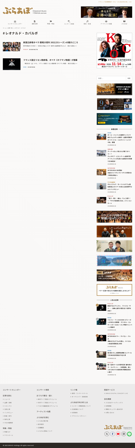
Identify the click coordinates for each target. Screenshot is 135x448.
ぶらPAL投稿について (45, 431)
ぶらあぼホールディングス (114, 403)
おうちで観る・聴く (45, 395)
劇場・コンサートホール (80, 393)
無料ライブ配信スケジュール (47, 399)
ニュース (7, 399)
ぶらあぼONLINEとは (79, 402)
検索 (129, 78)
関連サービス (109, 390)
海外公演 (7, 419)
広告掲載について (77, 409)
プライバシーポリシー (79, 416)
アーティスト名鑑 (44, 411)
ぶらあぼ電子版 (43, 421)
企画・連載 (8, 403)
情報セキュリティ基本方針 (114, 409)
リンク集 (73, 390)
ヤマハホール (8, 435)
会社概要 (107, 399)
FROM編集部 (8, 423)
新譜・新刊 (8, 416)
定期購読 (41, 428)
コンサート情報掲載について (81, 406)
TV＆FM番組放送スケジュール (48, 406)
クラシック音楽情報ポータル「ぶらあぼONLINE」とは (114, 2)
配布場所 (41, 424)
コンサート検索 (43, 390)
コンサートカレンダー (12, 390)
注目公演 (7, 409)
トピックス (8, 406)
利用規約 (75, 413)
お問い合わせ (110, 413)
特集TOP (7, 432)
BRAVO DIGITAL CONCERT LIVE (117, 393)
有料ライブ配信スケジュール (47, 403)
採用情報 (108, 406)
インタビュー (8, 413)
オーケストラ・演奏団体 (80, 397)
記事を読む (7, 395)
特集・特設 (7, 428)
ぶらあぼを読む (43, 417)
